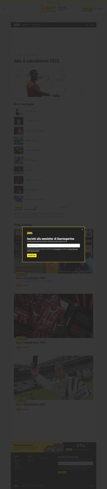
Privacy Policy (57, 249)
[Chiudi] (82, 229)
